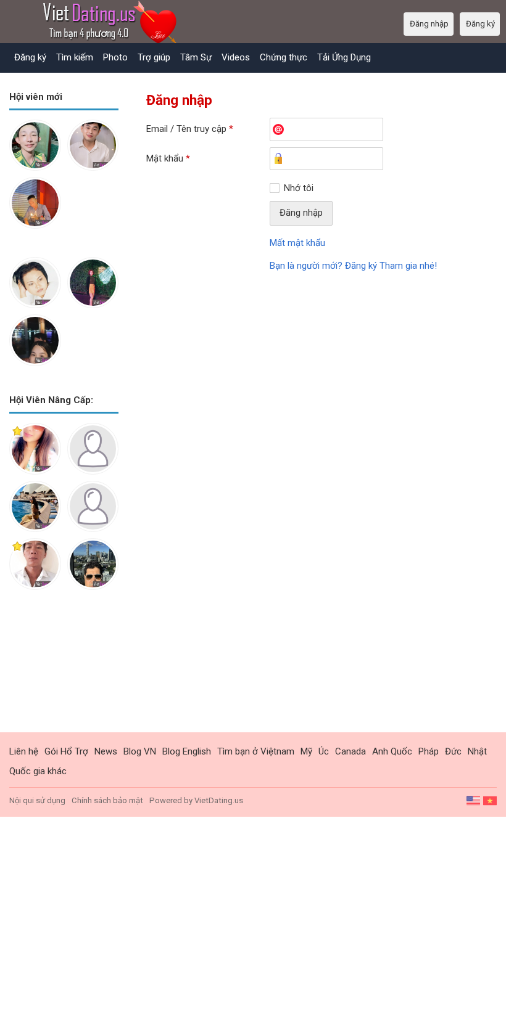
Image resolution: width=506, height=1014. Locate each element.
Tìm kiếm (74, 57)
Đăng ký (30, 57)
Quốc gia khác (38, 771)
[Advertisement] (64, 670)
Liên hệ (23, 751)
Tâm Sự (196, 57)
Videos (236, 57)
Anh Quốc (392, 751)
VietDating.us (218, 800)
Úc (323, 751)
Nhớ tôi (298, 188)
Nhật (477, 751)
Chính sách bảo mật (107, 800)
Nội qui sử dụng (37, 800)
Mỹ (306, 751)
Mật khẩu (168, 158)
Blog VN (139, 751)
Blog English (186, 751)
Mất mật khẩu (297, 242)
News (105, 751)
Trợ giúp (154, 57)
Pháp (428, 751)
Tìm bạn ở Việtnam (255, 751)
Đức (453, 751)
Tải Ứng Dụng (344, 57)
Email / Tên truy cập (189, 128)
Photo (115, 57)
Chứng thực (283, 57)
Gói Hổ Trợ (66, 751)
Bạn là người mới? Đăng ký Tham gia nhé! (353, 265)
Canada (350, 751)
